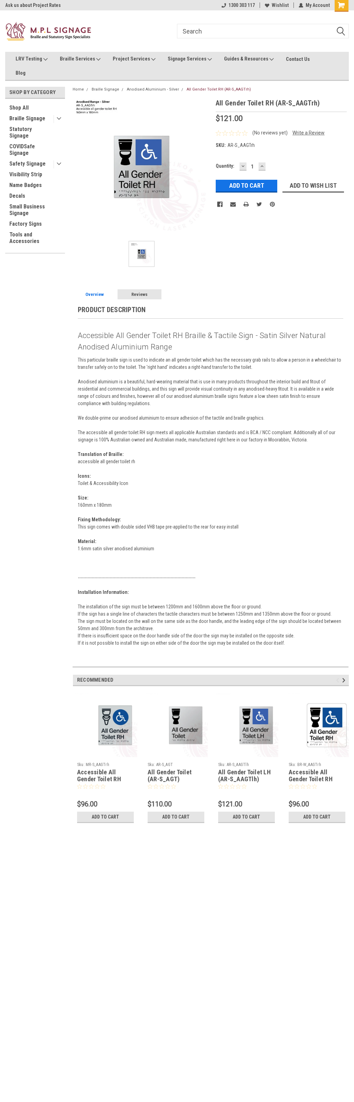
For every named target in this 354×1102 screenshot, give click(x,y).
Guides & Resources (246, 59)
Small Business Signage (27, 209)
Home (78, 89)
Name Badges (25, 185)
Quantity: (225, 166)
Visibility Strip (25, 174)
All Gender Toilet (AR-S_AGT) (170, 775)
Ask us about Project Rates (31, 5)
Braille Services (78, 59)
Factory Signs (25, 224)
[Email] (233, 204)
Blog (21, 73)
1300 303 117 (242, 5)
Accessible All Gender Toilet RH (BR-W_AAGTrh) (311, 779)
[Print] (246, 204)
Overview (94, 294)
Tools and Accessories (24, 237)
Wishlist (280, 5)
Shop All (19, 107)
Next (344, 680)
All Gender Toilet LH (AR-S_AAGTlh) (244, 775)
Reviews (139, 294)
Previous (338, 680)
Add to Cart (105, 817)
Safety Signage (27, 163)
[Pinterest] (272, 204)
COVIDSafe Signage (22, 149)
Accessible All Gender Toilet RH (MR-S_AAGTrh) (99, 779)
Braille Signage (27, 118)
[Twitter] (259, 204)
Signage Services (187, 59)
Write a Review (308, 133)
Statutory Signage (20, 132)
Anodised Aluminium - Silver (153, 89)
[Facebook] (220, 204)
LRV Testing (29, 59)
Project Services (132, 59)
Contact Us (298, 59)
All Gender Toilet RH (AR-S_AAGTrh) (219, 89)
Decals (17, 196)
